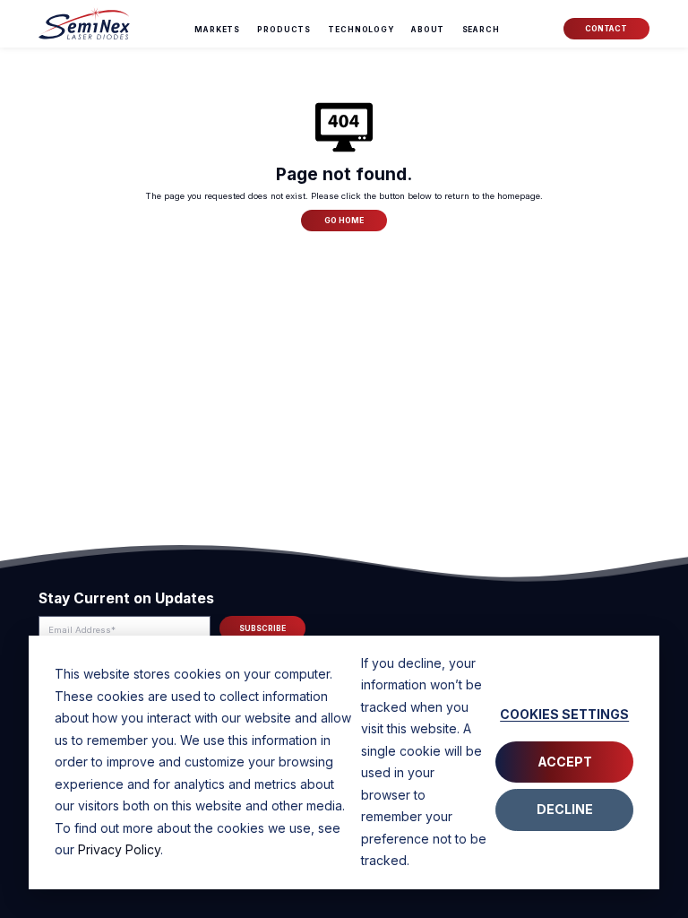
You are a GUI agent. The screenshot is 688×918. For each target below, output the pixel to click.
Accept (565, 761)
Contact (606, 28)
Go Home (344, 220)
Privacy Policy (119, 849)
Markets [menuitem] (217, 29)
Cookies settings (564, 714)
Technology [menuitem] (361, 29)
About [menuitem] (427, 29)
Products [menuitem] (284, 29)
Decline (565, 809)
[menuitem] (481, 30)
